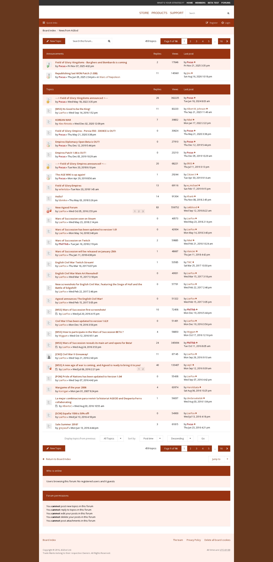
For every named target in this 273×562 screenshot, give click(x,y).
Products (159, 12)
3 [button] (196, 41)
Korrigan (63, 391)
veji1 (189, 365)
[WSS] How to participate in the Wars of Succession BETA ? (89, 332)
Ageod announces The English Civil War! (79, 298)
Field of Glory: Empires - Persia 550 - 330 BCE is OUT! (85, 130)
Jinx (189, 73)
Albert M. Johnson (196, 108)
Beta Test (213, 3)
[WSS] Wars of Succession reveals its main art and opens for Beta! (93, 343)
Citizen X (191, 174)
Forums (225, 3)
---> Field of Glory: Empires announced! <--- (80, 163)
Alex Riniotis (65, 123)
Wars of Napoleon (110, 77)
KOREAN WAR (63, 120)
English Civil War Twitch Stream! (74, 262)
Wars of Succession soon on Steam (75, 218)
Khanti (190, 196)
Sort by (140, 438)
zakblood (192, 207)
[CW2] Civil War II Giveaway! (71, 354)
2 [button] (190, 41)
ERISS (189, 163)
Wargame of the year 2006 (70, 387)
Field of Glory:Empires (68, 185)
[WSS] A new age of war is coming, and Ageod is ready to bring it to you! (98, 365)
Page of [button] (170, 41)
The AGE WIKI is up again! (70, 174)
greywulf (64, 428)
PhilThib (64, 244)
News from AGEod (68, 30)
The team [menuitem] (178, 540)
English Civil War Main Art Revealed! (76, 273)
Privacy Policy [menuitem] (194, 540)
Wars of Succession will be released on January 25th (85, 251)
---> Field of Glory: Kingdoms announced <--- (81, 98)
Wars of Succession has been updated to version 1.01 (86, 229)
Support (176, 12)
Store (144, 12)
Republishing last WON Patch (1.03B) (76, 73)
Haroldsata (193, 387)
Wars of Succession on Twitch (72, 240)
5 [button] (208, 41)
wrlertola (64, 189)
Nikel (189, 119)
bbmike (63, 200)
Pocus (62, 66)
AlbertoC (67, 406)
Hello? (59, 196)
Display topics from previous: (89, 438)
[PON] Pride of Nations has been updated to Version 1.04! (88, 376)
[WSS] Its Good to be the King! (72, 109)
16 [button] (221, 41)
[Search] (228, 13)
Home (190, 3)
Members (200, 3)
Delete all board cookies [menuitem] (217, 540)
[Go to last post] (195, 62)
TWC (189, 262)
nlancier (191, 251)
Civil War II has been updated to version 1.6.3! (81, 321)
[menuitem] (226, 22)
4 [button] (202, 41)
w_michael (192, 185)
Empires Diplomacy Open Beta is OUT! (77, 141)
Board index (49, 30)
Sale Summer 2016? (66, 424)
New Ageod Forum (66, 207)
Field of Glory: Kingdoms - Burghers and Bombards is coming (91, 62)
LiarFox (63, 112)
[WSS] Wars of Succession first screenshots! (80, 309)
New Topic (55, 41)
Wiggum (63, 335)
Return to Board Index (58, 459)
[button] (227, 41)
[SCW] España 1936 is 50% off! (72, 413)
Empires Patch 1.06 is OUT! (70, 152)
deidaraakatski (195, 398)
